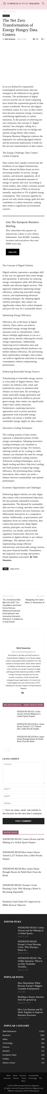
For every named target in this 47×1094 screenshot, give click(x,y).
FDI (40, 1078)
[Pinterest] (17, 45)
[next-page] (8, 749)
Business (13, 11)
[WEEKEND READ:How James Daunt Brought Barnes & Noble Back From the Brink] (9, 740)
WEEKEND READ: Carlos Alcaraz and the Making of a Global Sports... (31, 930)
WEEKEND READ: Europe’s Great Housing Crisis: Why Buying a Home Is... (29, 945)
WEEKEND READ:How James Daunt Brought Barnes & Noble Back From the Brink (30, 739)
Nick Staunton (10, 39)
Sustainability (34, 1075)
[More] (29, 45)
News (8, 1075)
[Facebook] (5, 45)
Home (5, 11)
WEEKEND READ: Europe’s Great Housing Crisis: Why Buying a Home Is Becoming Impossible (22, 888)
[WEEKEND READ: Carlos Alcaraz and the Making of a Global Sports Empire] (9, 714)
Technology (32, 1078)
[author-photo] (23, 644)
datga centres (14, 569)
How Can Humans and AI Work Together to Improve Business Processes (30, 1012)
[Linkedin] (23, 692)
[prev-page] (4, 749)
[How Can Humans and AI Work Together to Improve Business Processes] (9, 1012)
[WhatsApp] (23, 45)
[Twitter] (11, 45)
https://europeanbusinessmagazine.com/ (24, 652)
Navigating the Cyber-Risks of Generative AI (34, 601)
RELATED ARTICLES (12, 705)
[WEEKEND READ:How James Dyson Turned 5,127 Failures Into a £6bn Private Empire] (9, 727)
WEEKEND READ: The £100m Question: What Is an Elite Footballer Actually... (30, 962)
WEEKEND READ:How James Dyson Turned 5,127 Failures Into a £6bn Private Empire (30, 726)
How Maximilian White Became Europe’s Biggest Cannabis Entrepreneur (30, 986)
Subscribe (12, 252)
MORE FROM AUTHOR (33, 705)
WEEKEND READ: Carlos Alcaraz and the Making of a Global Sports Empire (28, 713)
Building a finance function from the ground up (31, 998)
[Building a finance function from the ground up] (9, 1000)
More (23, 1081)
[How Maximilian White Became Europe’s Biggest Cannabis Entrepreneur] (9, 986)
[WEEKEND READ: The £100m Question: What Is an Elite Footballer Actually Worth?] (9, 961)
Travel (23, 1078)
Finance (16, 1078)
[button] (4, 3)
